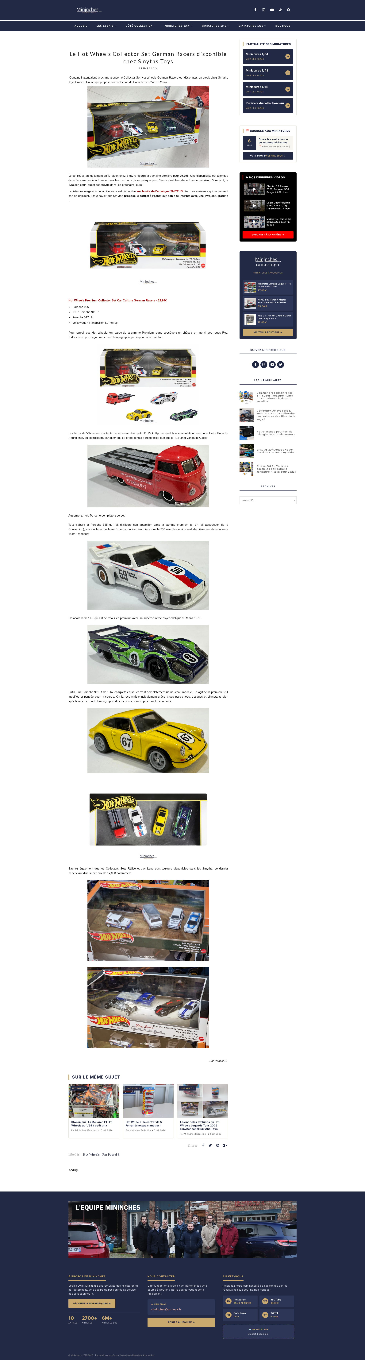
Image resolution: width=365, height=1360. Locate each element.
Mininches (76, 1355)
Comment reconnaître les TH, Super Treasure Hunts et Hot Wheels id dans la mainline (275, 397)
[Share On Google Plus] (225, 1145)
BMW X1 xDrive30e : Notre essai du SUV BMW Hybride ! (276, 451)
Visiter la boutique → (268, 332)
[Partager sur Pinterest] (218, 1145)
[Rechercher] (289, 10)
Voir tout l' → (268, 155)
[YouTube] (272, 10)
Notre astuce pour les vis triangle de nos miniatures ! (276, 433)
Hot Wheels (91, 1154)
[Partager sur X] (210, 1145)
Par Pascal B (111, 1154)
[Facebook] (255, 10)
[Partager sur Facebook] (203, 1145)
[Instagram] (264, 10)
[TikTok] (280, 10)
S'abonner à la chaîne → (268, 234)
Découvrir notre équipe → (92, 1303)
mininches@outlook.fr (166, 1309)
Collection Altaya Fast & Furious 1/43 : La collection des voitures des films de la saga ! (276, 415)
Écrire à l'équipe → (181, 1322)
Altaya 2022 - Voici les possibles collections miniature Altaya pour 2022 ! (276, 469)
